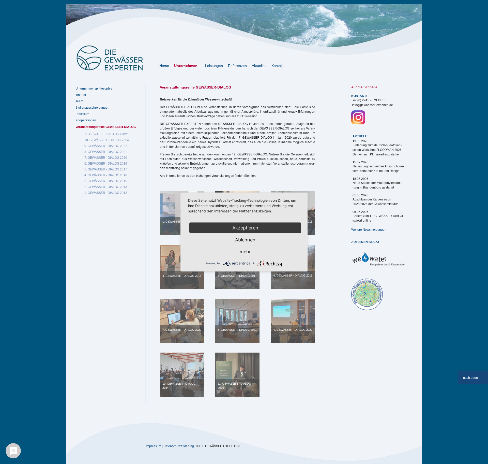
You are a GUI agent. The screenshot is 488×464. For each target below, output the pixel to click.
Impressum (153, 446)
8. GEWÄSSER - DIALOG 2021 (237, 329)
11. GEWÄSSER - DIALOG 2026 (234, 385)
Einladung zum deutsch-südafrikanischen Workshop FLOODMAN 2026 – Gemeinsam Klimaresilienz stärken (378, 149)
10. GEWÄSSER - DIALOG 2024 (179, 385)
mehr (245, 251)
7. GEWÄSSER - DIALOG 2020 (181, 329)
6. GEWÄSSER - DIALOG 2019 (292, 275)
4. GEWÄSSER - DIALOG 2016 (181, 275)
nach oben (470, 378)
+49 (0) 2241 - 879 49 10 (368, 100)
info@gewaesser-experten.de (372, 105)
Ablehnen (245, 239)
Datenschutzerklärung (178, 446)
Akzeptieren (245, 227)
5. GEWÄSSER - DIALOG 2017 (237, 275)
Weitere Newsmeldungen (368, 229)
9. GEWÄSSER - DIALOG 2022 (292, 329)
